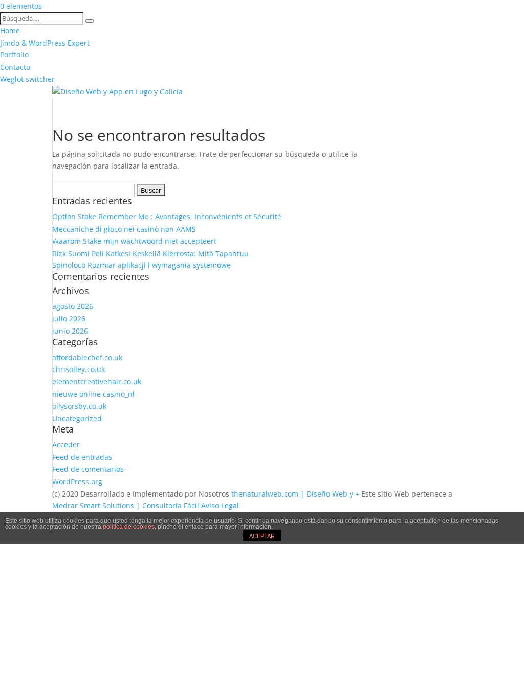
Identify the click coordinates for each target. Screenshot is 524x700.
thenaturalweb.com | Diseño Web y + (295, 494)
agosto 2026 (72, 306)
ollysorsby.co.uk (79, 406)
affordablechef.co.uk (87, 357)
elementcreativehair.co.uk (96, 381)
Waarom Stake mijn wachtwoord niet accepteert (134, 241)
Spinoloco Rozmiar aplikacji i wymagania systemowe (141, 265)
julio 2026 (68, 318)
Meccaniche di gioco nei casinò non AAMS (124, 229)
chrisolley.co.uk (78, 369)
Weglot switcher (27, 79)
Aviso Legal (220, 505)
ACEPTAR (262, 536)
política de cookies (129, 526)
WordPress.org (77, 481)
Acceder (66, 444)
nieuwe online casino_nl (93, 394)
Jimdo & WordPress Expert (45, 43)
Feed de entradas (82, 457)
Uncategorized (77, 418)
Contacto (15, 67)
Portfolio (14, 54)
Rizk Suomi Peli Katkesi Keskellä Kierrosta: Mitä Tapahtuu (150, 253)
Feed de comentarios (88, 469)
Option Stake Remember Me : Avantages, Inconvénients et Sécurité (166, 216)
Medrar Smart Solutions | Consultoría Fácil (125, 505)
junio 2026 (70, 331)
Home (10, 30)
